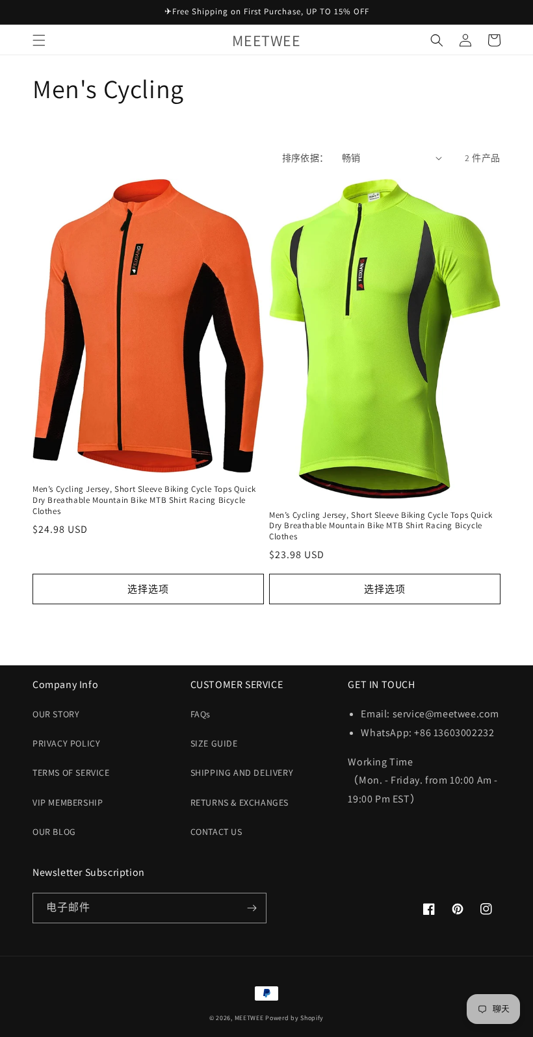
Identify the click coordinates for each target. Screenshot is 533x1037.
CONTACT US (216, 832)
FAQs (200, 714)
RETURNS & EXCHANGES (239, 802)
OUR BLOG (54, 832)
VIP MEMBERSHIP (67, 802)
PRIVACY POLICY (66, 743)
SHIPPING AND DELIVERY (242, 772)
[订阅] (251, 908)
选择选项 (148, 589)
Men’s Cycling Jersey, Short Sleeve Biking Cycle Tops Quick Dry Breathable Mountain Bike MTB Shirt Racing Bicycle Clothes (144, 500)
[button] (39, 40)
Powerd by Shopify (294, 1018)
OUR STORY (55, 714)
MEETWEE (249, 1018)
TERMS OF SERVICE (71, 772)
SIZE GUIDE (214, 743)
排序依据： (305, 158)
